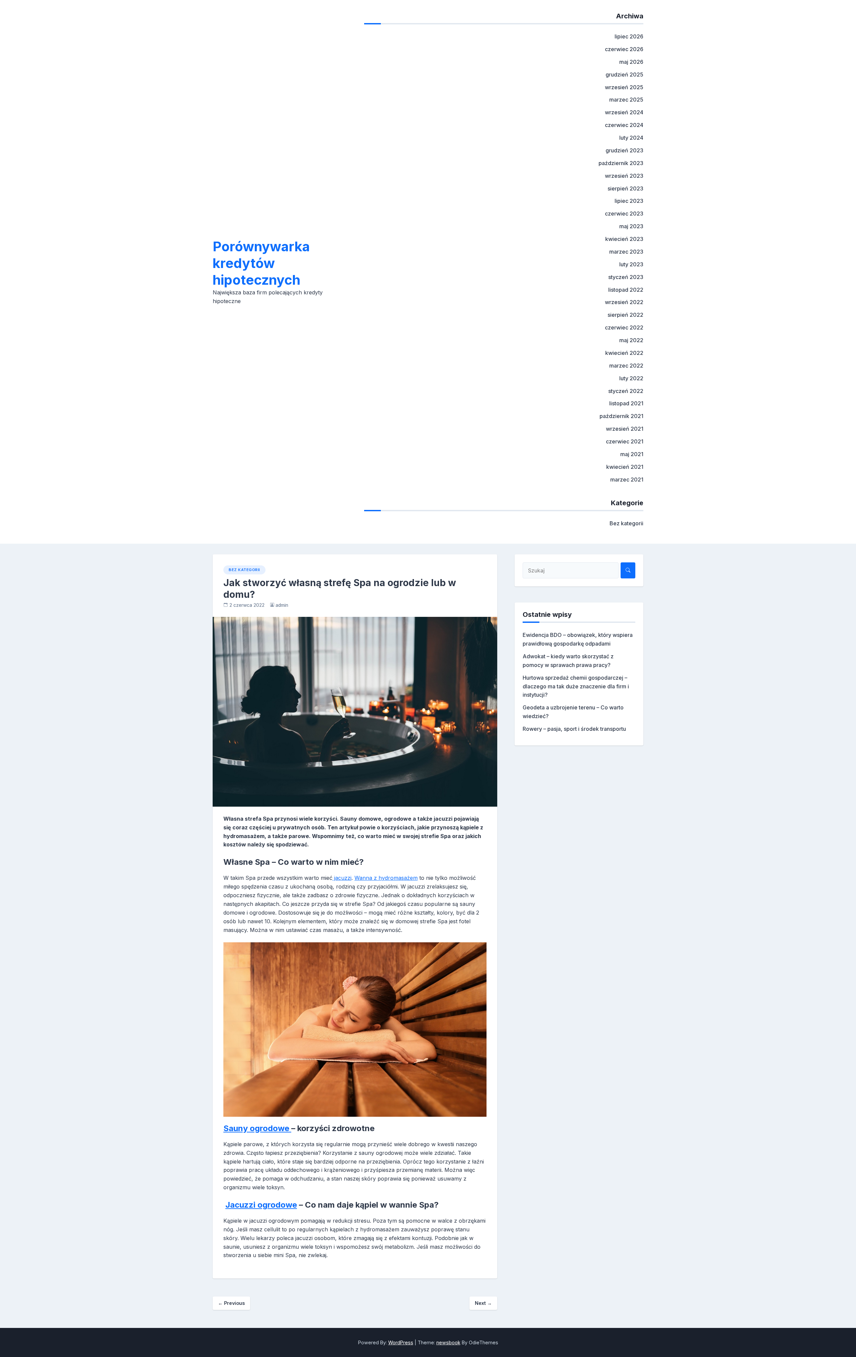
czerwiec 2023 (624, 213)
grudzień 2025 (624, 74)
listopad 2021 (626, 403)
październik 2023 (621, 163)
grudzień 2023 (624, 150)
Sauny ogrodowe (257, 1128)
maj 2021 (631, 454)
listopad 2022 (625, 289)
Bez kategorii (626, 523)
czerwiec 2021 (624, 441)
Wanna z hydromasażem (386, 877)
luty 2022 (631, 378)
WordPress (400, 1342)
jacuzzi (341, 877)
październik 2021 (621, 416)
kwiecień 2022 (624, 353)
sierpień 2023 (625, 188)
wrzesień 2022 (624, 302)
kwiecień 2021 (624, 466)
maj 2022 (631, 340)
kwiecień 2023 (624, 239)
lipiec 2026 (629, 36)
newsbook (448, 1342)
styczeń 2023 (625, 277)
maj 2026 (631, 61)
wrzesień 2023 (624, 175)
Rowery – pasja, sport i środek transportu (574, 728)
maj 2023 (631, 226)
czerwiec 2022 (624, 327)
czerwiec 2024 (624, 125)
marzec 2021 (626, 479)
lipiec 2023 (629, 200)
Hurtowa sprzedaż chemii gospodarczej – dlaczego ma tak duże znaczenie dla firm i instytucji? (576, 686)
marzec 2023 (626, 251)
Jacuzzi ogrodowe (261, 1205)
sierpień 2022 (625, 314)
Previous (231, 1303)
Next (483, 1303)
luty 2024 (631, 137)
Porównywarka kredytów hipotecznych (261, 263)
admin (282, 605)
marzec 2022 (626, 365)
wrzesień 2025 (624, 87)
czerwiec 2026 (624, 49)
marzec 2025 (626, 99)
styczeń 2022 (625, 391)
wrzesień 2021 (624, 428)
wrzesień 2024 (624, 112)
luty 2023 (631, 264)
